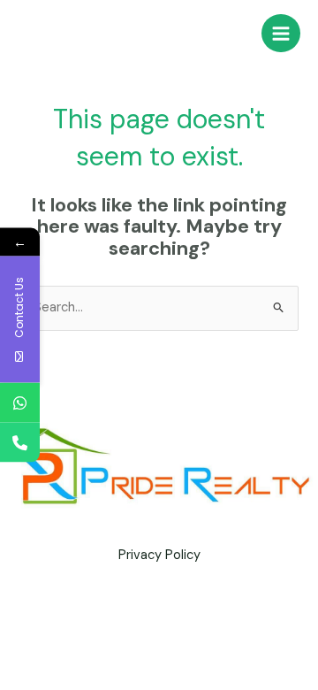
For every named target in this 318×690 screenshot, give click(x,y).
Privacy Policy (159, 555)
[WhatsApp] (20, 403)
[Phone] (20, 443)
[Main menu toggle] (280, 33)
